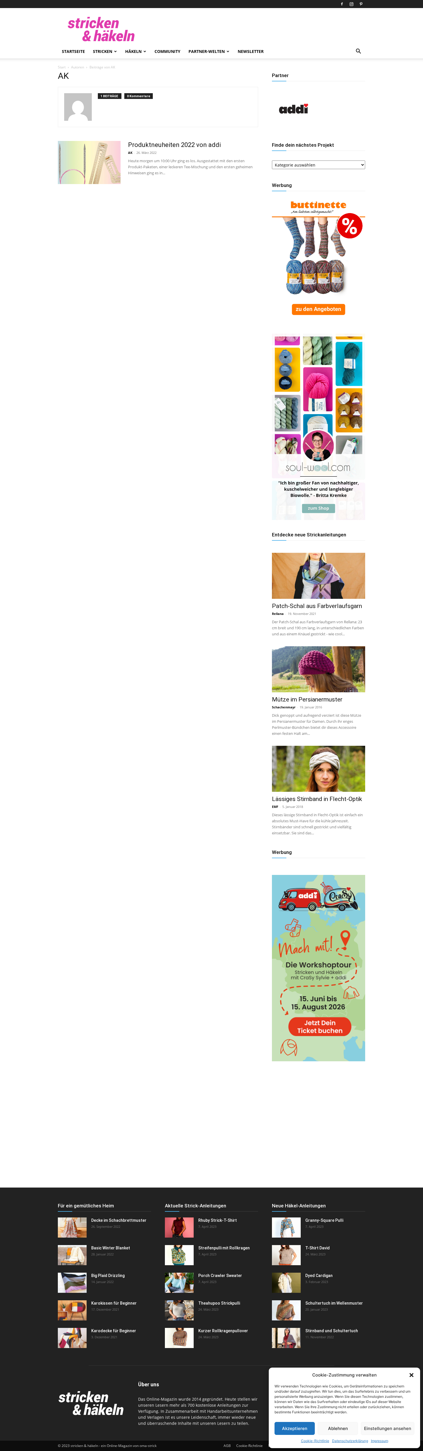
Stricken (102, 51)
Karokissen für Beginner (114, 1303)
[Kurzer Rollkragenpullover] (179, 1338)
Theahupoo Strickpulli (219, 1303)
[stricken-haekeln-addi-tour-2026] (318, 1059)
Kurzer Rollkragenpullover (223, 1330)
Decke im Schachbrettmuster (118, 1220)
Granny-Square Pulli (324, 1220)
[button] (411, 1375)
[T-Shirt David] (286, 1255)
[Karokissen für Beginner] (72, 1310)
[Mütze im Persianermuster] (318, 669)
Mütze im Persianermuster (307, 699)
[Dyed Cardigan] (286, 1283)
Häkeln (133, 51)
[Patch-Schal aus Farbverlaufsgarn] (318, 576)
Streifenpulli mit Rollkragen (224, 1248)
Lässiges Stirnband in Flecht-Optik (317, 799)
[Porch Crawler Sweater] (179, 1283)
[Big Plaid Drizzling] (72, 1283)
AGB (227, 1445)
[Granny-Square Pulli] (286, 1227)
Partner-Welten (206, 51)
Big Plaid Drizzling (108, 1275)
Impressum (379, 1441)
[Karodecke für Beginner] (72, 1338)
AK (130, 152)
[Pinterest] (361, 4)
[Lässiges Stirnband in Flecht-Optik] (318, 769)
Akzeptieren (294, 1428)
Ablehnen (338, 1428)
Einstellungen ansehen (387, 1428)
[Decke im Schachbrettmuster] (72, 1227)
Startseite (73, 51)
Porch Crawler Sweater (220, 1275)
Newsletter (251, 51)
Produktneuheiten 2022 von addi (174, 144)
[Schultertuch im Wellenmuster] (286, 1310)
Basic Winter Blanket (110, 1248)
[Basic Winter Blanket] (72, 1255)
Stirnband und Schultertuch (331, 1330)
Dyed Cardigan (319, 1275)
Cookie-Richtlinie (315, 1441)
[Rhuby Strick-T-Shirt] (179, 1227)
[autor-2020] (293, 128)
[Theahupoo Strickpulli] (179, 1310)
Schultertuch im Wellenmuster (334, 1303)
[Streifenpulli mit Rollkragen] (179, 1255)
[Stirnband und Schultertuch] (286, 1338)
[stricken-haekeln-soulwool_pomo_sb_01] (318, 518)
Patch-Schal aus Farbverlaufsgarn (317, 606)
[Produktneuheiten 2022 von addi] (89, 162)
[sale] (318, 319)
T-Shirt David (317, 1248)
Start (62, 67)
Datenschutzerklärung (350, 1441)
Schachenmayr (284, 707)
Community (167, 51)
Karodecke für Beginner (113, 1330)
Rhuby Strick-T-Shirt (217, 1220)
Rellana (278, 613)
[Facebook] (342, 4)
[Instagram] (351, 4)
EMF (275, 806)
